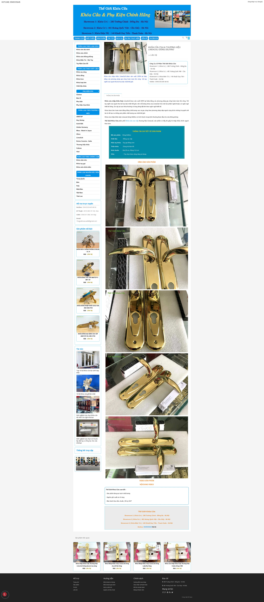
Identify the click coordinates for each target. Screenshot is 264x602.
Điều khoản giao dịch (109, 584)
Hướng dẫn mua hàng (140, 582)
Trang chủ (76, 582)
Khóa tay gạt (80, 163)
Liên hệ (75, 590)
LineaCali (79, 137)
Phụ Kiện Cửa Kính (83, 105)
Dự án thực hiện (132, 38)
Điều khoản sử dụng (109, 582)
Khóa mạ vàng (81, 72)
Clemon (79, 94)
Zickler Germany (82, 127)
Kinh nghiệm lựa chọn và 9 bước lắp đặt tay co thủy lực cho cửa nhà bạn (87, 441)
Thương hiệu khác (83, 144)
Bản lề (78, 98)
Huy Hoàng (80, 120)
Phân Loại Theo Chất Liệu (88, 69)
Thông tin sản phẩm (113, 95)
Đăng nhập (251, 2)
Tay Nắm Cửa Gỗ (82, 63)
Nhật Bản (79, 189)
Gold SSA (79, 123)
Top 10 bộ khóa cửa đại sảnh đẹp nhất (87, 372)
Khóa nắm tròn (81, 160)
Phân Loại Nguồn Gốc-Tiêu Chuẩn (88, 174)
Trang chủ (79, 38)
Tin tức (75, 587)
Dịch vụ (119, 38)
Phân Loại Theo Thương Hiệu (88, 111)
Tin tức (110, 38)
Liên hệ (144, 38)
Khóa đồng (80, 75)
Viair (78, 151)
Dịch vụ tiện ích (107, 587)
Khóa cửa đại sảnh (83, 49)
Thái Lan (79, 196)
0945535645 (15, 2)
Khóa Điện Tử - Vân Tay (84, 60)
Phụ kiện (79, 101)
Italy (77, 186)
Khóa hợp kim (81, 82)
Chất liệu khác (81, 86)
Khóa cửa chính (82, 53)
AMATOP (79, 116)
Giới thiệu (90, 38)
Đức (77, 182)
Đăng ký (260, 2)
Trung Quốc (80, 179)
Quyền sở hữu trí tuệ (109, 590)
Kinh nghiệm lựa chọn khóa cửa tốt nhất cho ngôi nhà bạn (86, 416)
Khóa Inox (80, 79)
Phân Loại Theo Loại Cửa (88, 46)
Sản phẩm (101, 38)
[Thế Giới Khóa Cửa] (132, 19)
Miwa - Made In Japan (84, 130)
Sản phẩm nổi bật (84, 229)
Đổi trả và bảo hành (139, 587)
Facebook (153, 38)
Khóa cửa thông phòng (84, 56)
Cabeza (79, 148)
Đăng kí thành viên (139, 590)
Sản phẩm (76, 584)
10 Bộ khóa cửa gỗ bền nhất (85, 394)
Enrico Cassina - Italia (84, 141)
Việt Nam (79, 192)
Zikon (78, 134)
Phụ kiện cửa (88, 91)
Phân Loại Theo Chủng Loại (88, 157)
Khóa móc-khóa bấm (83, 167)
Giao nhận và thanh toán (140, 584)
